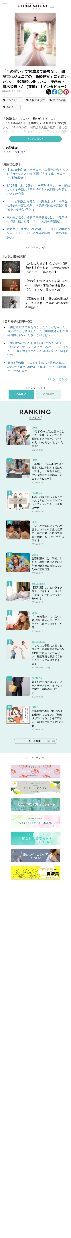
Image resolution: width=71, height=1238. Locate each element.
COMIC (48, 394)
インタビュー (14, 100)
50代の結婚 (59, 100)
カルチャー (12, 107)
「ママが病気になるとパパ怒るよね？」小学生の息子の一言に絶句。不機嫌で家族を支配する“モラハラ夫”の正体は (37, 205)
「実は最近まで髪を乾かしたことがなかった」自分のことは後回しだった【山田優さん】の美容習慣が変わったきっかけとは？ (37, 331)
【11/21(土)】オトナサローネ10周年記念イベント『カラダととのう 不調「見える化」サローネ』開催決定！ (37, 174)
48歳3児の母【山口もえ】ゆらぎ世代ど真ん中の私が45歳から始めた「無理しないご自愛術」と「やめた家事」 (38, 366)
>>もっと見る (58, 379)
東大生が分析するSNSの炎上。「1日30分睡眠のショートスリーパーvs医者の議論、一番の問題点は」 (38, 233)
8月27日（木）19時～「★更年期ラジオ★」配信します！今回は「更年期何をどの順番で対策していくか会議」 (38, 189)
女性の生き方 (37, 100)
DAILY (21, 394)
